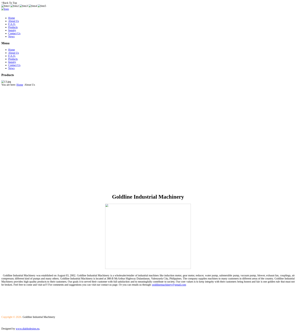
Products (13, 27)
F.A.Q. (12, 24)
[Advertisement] (18, 137)
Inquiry (12, 30)
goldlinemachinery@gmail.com (169, 284)
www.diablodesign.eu (27, 328)
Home (11, 17)
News (11, 36)
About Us (13, 21)
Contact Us (14, 33)
